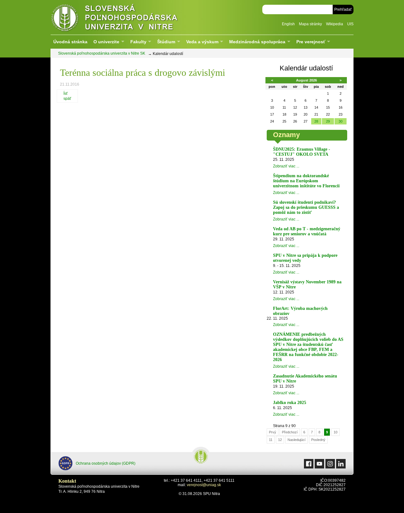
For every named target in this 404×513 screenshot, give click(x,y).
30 (340, 121)
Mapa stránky (310, 24)
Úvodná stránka (70, 41)
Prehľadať (343, 9)
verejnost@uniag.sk (204, 485)
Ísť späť (67, 96)
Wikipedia (334, 24)
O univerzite (106, 41)
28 (316, 121)
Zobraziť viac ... (286, 166)
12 (280, 440)
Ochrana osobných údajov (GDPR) (105, 463)
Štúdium (166, 41)
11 (270, 440)
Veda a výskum (202, 41)
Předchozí (290, 432)
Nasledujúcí (297, 440)
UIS (350, 24)
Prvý (272, 432)
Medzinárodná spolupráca (257, 41)
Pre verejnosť (310, 41)
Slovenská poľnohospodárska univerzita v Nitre (127, 17)
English (288, 24)
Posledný (318, 440)
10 (335, 432)
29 (328, 121)
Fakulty (138, 41)
